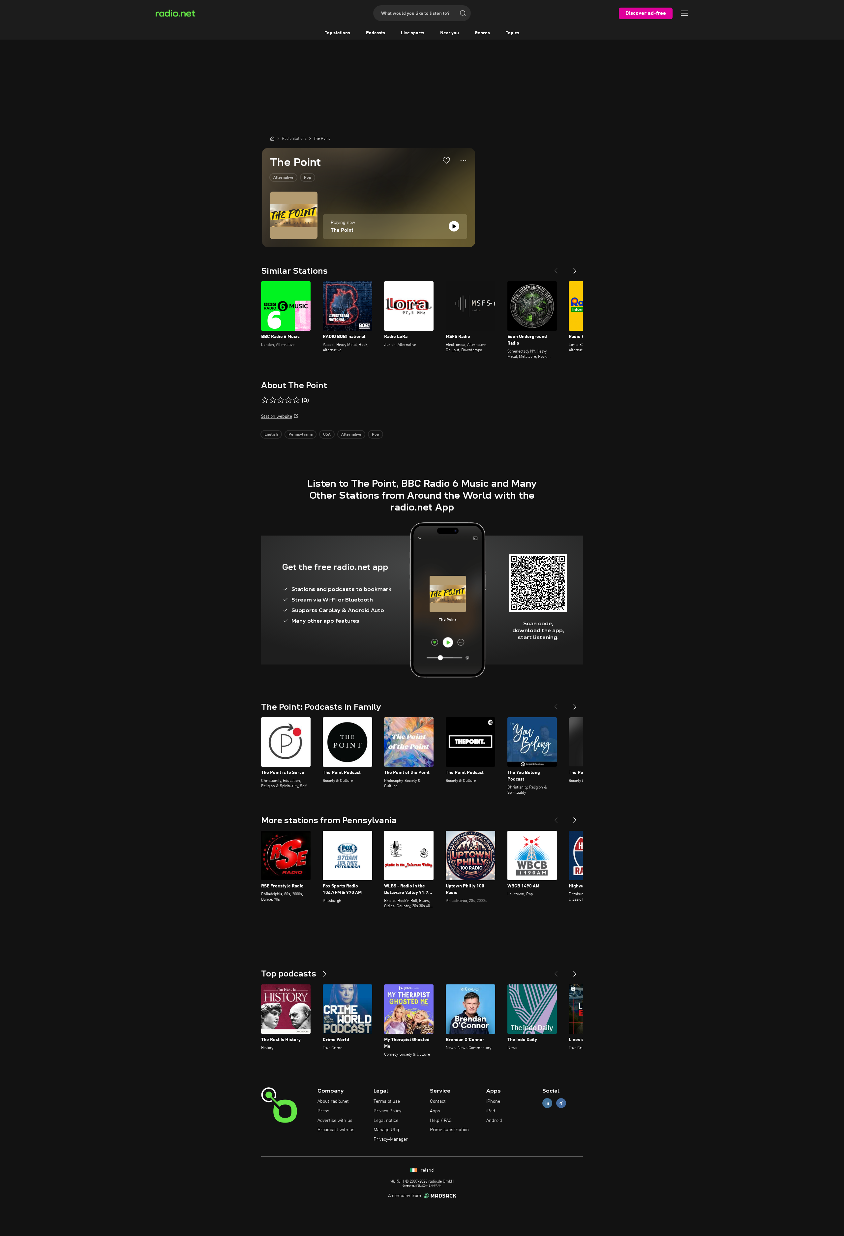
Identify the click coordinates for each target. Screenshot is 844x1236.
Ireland (426, 1170)
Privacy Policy (387, 1111)
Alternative (283, 178)
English (271, 435)
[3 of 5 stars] (281, 400)
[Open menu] (684, 13)
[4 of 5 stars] (288, 400)
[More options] (463, 161)
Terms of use (387, 1101)
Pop (307, 178)
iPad (490, 1111)
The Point (342, 230)
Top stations (337, 33)
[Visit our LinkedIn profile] (547, 1103)
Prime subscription (449, 1130)
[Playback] (454, 226)
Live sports (412, 33)
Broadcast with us (335, 1130)
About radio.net (333, 1101)
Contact (438, 1101)
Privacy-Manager (391, 1139)
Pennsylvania (300, 435)
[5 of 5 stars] (296, 400)
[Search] (463, 13)
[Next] (575, 268)
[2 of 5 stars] (273, 400)
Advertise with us (334, 1120)
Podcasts (375, 33)
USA (327, 435)
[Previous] (556, 268)
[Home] (272, 138)
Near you (449, 33)
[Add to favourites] (446, 160)
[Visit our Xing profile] (561, 1103)
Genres (482, 33)
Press (323, 1111)
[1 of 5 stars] (265, 400)
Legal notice (386, 1120)
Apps (435, 1111)
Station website (276, 416)
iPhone (493, 1101)
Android (494, 1120)
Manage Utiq (386, 1130)
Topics (512, 33)
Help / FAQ (441, 1120)
